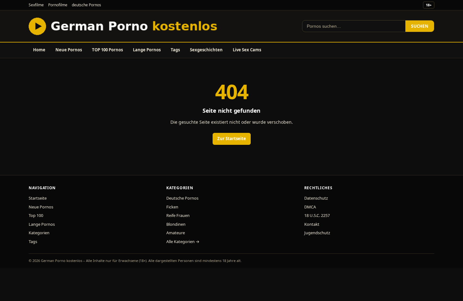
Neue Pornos (68, 50)
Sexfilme (36, 5)
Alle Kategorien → (182, 241)
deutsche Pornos (86, 5)
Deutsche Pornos (182, 198)
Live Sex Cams (247, 50)
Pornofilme (57, 5)
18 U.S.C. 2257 (317, 215)
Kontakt (311, 224)
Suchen (419, 26)
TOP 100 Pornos (107, 50)
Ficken (172, 207)
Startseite (38, 198)
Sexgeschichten (206, 50)
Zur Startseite (231, 138)
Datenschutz (316, 198)
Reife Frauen (178, 215)
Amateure (175, 233)
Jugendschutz (317, 233)
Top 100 (36, 215)
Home (39, 50)
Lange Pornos (147, 50)
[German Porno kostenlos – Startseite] (124, 26)
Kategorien (39, 233)
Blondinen (176, 224)
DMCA (310, 207)
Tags (175, 50)
